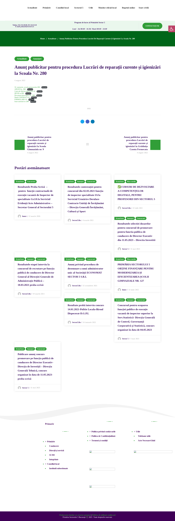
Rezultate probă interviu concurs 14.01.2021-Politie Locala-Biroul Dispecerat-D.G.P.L (86, 309)
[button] (152, 26)
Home (42, 39)
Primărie (51, 441)
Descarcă (44, 87)
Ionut (24, 216)
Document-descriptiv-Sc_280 (24, 95)
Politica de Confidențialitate (103, 436)
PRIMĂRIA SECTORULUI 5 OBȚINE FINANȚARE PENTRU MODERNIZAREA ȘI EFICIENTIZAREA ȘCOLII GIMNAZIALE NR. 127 (136, 272)
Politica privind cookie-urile (103, 431)
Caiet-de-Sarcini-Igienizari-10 (24, 91)
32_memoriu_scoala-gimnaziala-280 (27, 87)
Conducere (54, 446)
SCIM (52, 455)
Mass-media (131, 181)
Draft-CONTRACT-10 (22, 97)
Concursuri (31, 181)
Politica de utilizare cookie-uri (104, 515)
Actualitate (52, 39)
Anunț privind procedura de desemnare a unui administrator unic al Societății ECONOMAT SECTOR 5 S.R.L (85, 270)
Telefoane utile (144, 436)
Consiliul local (53, 464)
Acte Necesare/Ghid (146, 440)
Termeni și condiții (99, 440)
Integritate (53, 459)
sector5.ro (76, 220)
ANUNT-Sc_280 (20, 89)
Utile (138, 431)
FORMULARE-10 (20, 99)
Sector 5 (125, 249)
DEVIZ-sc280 (19, 93)
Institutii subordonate (58, 468)
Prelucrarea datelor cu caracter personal (75, 515)
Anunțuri (37, 59)
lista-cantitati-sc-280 (21, 101)
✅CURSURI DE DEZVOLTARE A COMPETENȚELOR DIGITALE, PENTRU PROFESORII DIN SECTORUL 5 (136, 192)
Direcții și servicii (56, 450)
